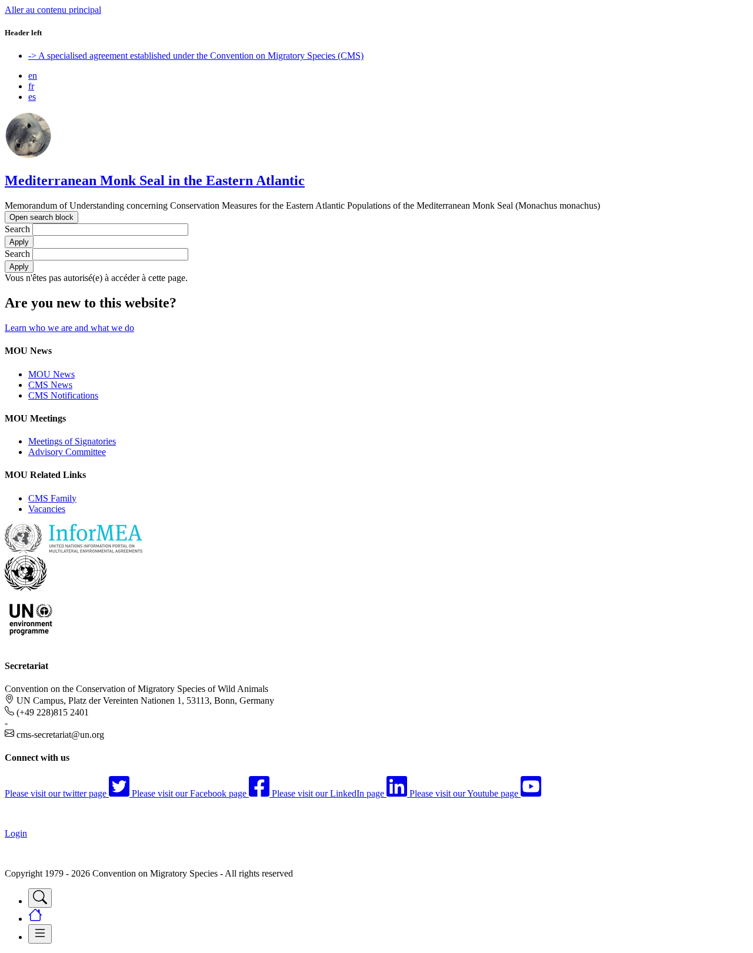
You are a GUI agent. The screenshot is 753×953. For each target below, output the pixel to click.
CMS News (50, 385)
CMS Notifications (63, 395)
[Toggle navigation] (40, 898)
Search (17, 229)
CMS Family (52, 498)
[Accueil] (28, 155)
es (32, 97)
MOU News (51, 374)
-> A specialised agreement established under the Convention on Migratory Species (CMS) (196, 56)
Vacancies (46, 509)
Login (16, 833)
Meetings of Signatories (72, 441)
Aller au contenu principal (53, 10)
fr (31, 86)
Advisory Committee (67, 452)
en (32, 76)
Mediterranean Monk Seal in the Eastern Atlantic (155, 180)
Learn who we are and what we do (69, 328)
